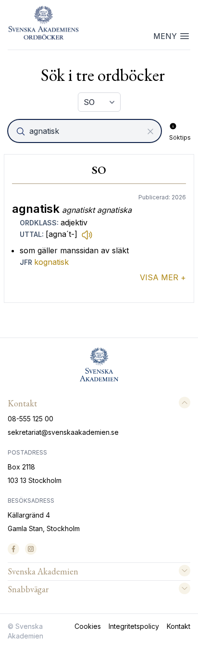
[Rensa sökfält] (150, 131)
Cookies (87, 626)
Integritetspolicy (134, 626)
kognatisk (51, 262)
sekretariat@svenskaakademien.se (63, 432)
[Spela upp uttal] (87, 234)
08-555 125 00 (30, 419)
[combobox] (85, 131)
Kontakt (178, 626)
